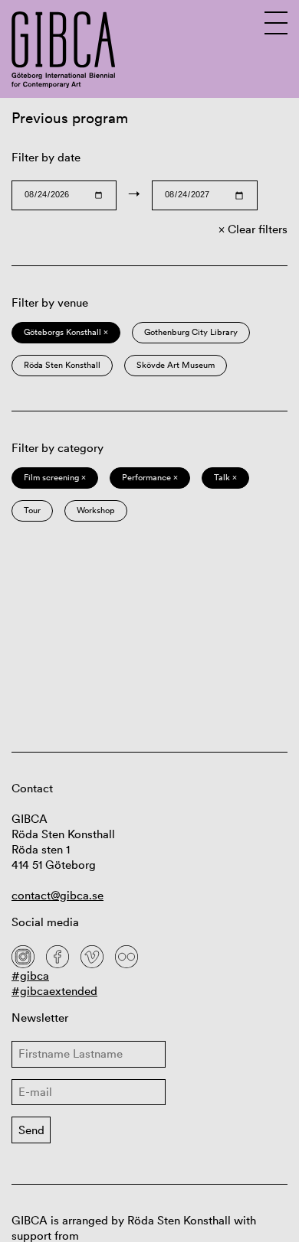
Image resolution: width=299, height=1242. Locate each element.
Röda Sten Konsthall (62, 364)
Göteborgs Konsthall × (66, 332)
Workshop (96, 510)
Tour (32, 510)
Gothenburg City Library (191, 332)
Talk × (225, 477)
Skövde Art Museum (175, 364)
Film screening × (55, 477)
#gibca (30, 975)
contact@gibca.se (58, 895)
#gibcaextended (54, 991)
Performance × (150, 477)
